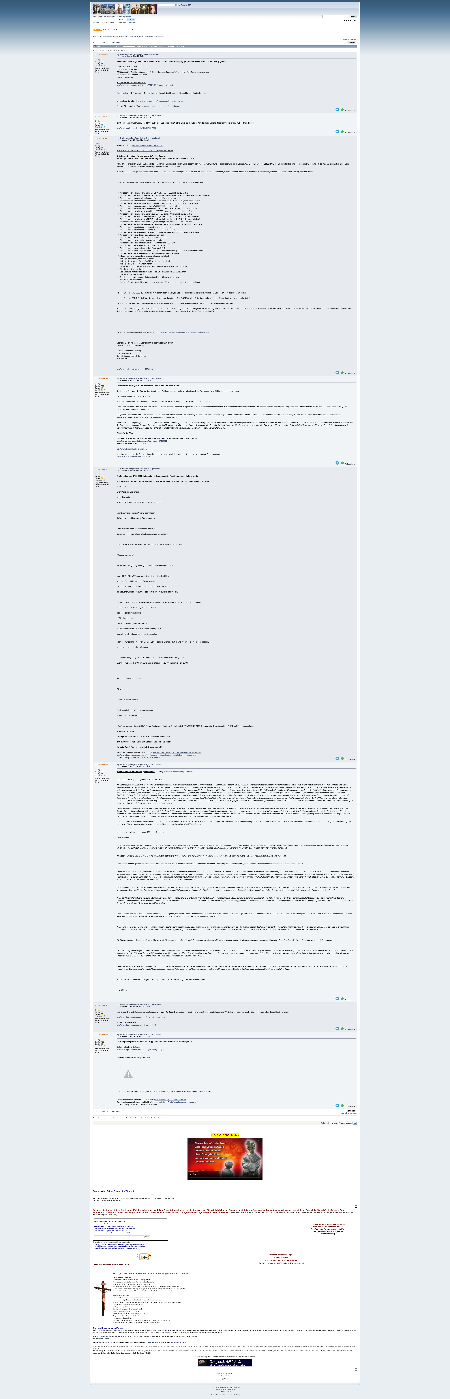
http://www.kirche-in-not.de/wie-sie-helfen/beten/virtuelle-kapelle (182, 332)
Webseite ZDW (186, 5)
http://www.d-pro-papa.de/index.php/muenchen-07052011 (142, 441)
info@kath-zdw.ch (102, 1339)
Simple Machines (234, 1387)
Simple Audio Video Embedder (226, 1389)
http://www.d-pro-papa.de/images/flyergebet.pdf (160, 106)
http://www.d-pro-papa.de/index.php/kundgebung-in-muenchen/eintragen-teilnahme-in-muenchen (157, 755)
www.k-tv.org (133, 1256)
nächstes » (353, 40)
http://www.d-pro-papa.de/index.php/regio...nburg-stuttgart (140, 1050)
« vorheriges (345, 40)
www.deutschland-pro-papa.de (160, 803)
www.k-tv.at (134, 1258)
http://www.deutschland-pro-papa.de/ (147, 145)
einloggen (114, 16)
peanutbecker (102, 55)
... (108, 42)
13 (109, 42)
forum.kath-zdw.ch (180, 1342)
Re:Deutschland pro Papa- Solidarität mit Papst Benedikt (140, 115)
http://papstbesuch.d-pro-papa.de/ (183, 1102)
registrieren (127, 16)
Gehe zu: (324, 1123)
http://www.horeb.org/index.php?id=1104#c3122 (136, 128)
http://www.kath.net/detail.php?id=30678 (133, 457)
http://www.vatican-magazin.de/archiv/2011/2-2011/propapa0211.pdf (145, 85)
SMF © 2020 (224, 1387)
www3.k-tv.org (133, 1254)
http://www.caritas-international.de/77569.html (135, 369)
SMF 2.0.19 (215, 1387)
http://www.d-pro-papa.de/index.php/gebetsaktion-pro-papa (160, 101)
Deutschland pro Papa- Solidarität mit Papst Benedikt (139, 54)
